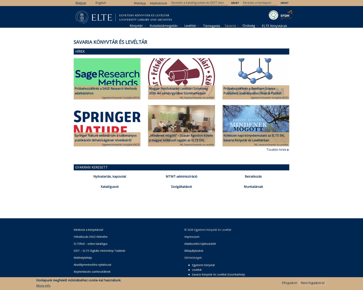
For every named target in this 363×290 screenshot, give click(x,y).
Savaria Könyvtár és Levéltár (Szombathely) (218, 274)
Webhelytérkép (83, 257)
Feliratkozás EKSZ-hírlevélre (91, 236)
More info (43, 286)
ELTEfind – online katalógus (91, 243)
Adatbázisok (158, 3)
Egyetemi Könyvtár (203, 265)
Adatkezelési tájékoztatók (200, 243)
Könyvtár (136, 25)
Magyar (80, 3)
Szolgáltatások (181, 187)
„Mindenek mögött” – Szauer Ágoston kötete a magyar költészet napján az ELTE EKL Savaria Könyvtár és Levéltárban (181, 140)
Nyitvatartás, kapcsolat (109, 176)
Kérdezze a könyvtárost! (88, 230)
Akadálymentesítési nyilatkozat (92, 264)
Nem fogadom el (312, 283)
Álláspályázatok (193, 250)
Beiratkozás (253, 176)
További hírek (276, 150)
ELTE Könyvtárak (274, 26)
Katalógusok (110, 187)
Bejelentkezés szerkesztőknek (92, 271)
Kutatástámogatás (164, 25)
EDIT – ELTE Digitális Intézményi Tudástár (99, 250)
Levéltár (190, 25)
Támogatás (211, 26)
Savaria (230, 25)
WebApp (140, 3)
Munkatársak (253, 187)
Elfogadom (289, 283)
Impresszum (191, 236)
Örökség (249, 25)
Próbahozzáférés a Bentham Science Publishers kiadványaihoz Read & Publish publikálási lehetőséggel (252, 93)
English (100, 3)
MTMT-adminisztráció (181, 176)
